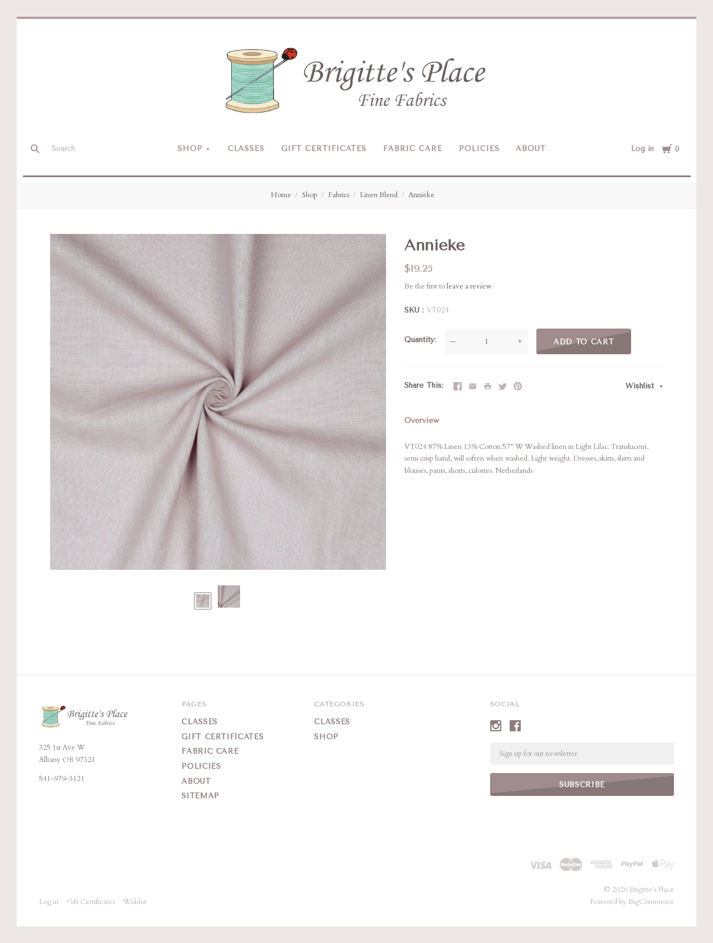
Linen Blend (379, 195)
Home (281, 195)
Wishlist (641, 386)
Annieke (421, 195)
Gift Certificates (324, 148)
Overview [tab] (421, 420)
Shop (190, 148)
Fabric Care (412, 148)
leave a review (469, 286)
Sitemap (200, 795)
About (531, 148)
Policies (479, 148)
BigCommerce (651, 902)
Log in (642, 148)
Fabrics (338, 195)
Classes (246, 148)
